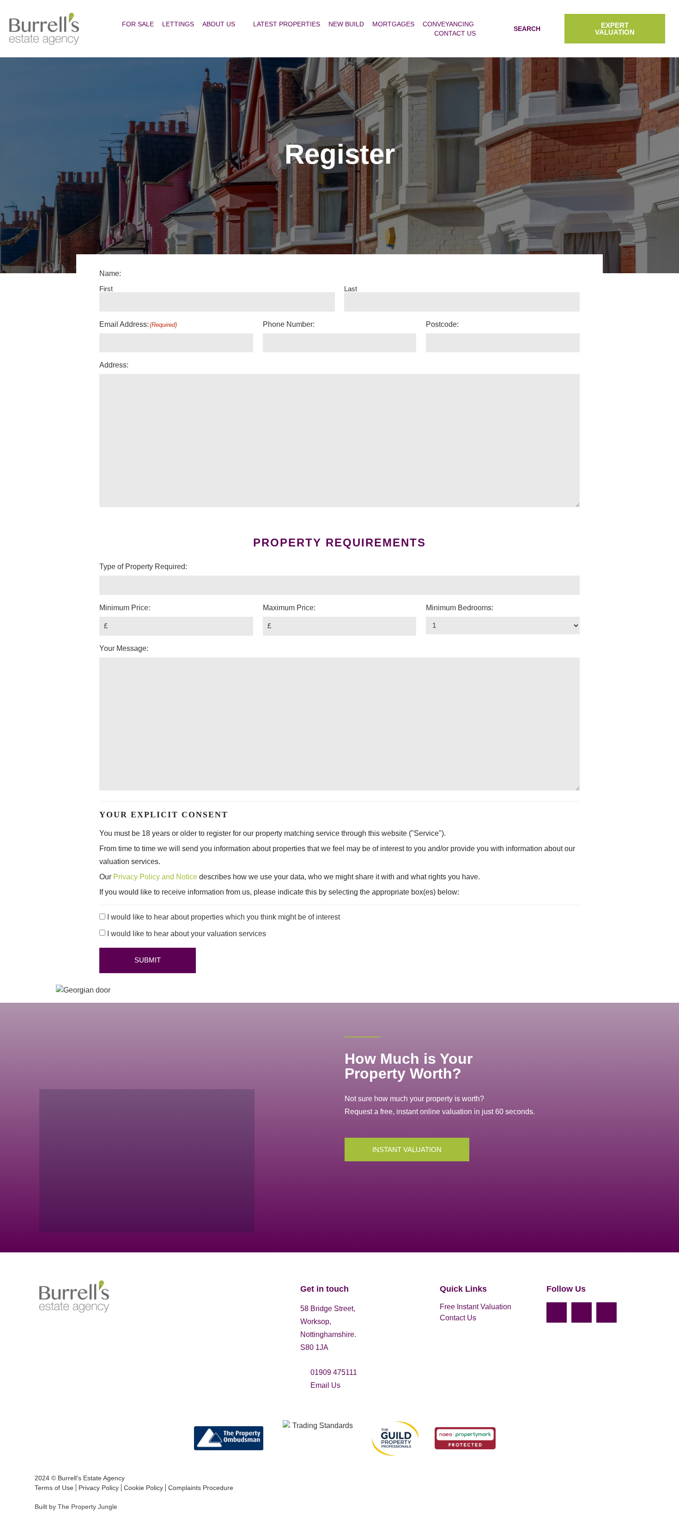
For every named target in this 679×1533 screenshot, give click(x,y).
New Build (346, 24)
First (106, 288)
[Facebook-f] (556, 1312)
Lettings (178, 24)
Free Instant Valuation (475, 1307)
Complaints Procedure (200, 1487)
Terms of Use (54, 1487)
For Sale (138, 24)
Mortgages (393, 24)
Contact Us (455, 33)
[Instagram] (581, 1312)
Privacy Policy (99, 1487)
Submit (147, 960)
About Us (218, 24)
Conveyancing (448, 24)
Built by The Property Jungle (76, 1506)
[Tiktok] (606, 1312)
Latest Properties (286, 24)
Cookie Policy (143, 1487)
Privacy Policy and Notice (155, 877)
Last (350, 288)
